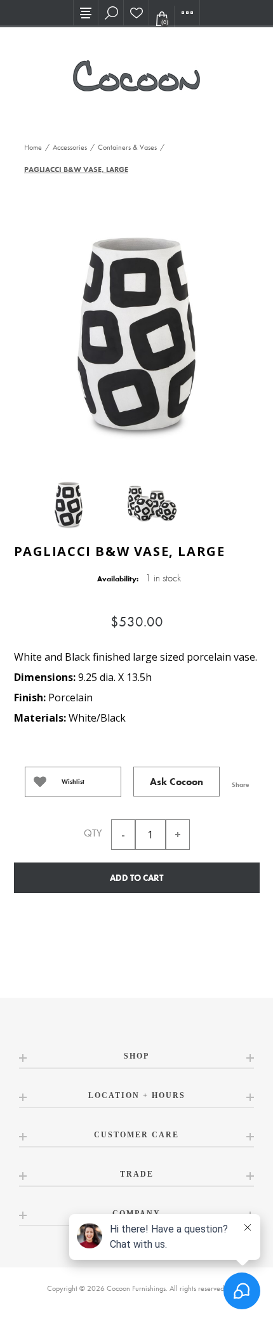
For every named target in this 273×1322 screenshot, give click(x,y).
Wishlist (73, 781)
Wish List (136, 12)
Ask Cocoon (176, 781)
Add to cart (136, 877)
